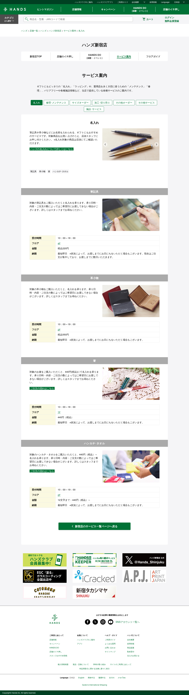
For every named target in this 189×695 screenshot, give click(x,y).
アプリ (79, 643)
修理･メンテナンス (56, 102)
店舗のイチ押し (171, 9)
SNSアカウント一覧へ (128, 622)
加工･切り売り (102, 102)
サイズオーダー (80, 102)
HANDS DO (140, 9)
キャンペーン (108, 9)
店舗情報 (77, 9)
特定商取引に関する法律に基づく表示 (94, 669)
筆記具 (33, 171)
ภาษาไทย (122, 677)
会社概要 (135, 2)
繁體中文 (102, 677)
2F (59, 329)
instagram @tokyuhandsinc (103, 622)
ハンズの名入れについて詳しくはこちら (51, 149)
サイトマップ (110, 651)
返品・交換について (81, 664)
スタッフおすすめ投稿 (58, 655)
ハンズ (24, 30)
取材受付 (130, 651)
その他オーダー (124, 102)
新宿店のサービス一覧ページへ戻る (96, 526)
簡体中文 (91, 677)
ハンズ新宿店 (55, 30)
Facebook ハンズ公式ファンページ (87, 622)
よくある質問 (110, 643)
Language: (165, 2)
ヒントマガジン (45, 9)
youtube (110, 622)
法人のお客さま (133, 655)
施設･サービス (94, 109)
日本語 (177, 2)
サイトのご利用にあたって (120, 664)
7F (59, 412)
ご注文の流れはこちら (42, 388)
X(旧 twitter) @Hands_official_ (95, 622)
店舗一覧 (34, 30)
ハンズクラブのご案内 (84, 2)
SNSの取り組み (99, 664)
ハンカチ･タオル (60, 171)
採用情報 (153, 2)
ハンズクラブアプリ (105, 2)
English (81, 677)
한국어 (111, 677)
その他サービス (146, 102)
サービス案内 (70, 30)
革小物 (42, 171)
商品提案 (130, 647)
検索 (128, 19)
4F (59, 243)
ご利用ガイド (122, 2)
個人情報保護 (63, 664)
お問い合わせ (110, 647)
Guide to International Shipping (94, 685)
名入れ (36, 102)
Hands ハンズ (15, 9)
